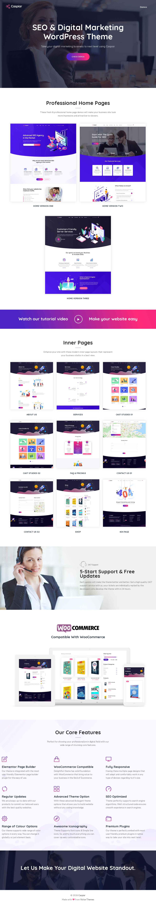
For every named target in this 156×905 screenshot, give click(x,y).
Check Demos (78, 56)
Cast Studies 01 (124, 414)
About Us (32, 414)
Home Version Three (78, 298)
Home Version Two (112, 206)
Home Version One (43, 206)
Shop (78, 532)
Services (78, 414)
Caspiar (81, 895)
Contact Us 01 (124, 473)
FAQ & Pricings (78, 473)
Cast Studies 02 (31, 473)
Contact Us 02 (32, 532)
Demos (143, 7)
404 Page (124, 532)
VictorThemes (87, 899)
